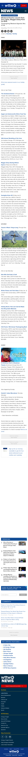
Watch (11, 749)
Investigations (7, 660)
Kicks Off (10, 195)
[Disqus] (14, 477)
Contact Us (3, 723)
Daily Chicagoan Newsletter (7, 742)
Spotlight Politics (8, 664)
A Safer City (6, 645)
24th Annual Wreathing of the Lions (11, 138)
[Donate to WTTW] (14, 751)
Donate (23, 5)
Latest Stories (4, 693)
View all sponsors (14, 78)
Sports (2, 710)
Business (3, 697)
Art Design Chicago (9, 647)
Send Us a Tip (4, 725)
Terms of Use (14, 755)
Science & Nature (5, 708)
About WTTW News (5, 721)
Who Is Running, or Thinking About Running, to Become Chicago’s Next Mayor (10, 544)
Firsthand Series (8, 655)
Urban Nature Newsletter (7, 744)
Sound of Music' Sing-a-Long (9, 227)
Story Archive (4, 719)
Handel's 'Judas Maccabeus (9, 393)
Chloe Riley (4, 28)
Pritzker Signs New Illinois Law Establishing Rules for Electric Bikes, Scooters (10, 569)
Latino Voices (7, 662)
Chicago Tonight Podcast (7, 740)
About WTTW (16, 749)
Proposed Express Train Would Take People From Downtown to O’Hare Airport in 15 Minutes (9, 553)
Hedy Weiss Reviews (9, 657)
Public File (20, 755)
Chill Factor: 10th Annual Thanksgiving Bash (14, 327)
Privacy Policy (8, 755)
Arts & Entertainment (9, 15)
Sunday (15, 34)
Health (2, 704)
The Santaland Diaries (7, 94)
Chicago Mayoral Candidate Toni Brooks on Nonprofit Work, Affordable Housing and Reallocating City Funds (10, 578)
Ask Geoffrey (7, 649)
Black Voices (7, 651)
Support (22, 749)
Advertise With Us (5, 727)
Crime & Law (4, 699)
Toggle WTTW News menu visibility (26, 11)
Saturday (9, 34)
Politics (2, 706)
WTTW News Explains (10, 668)
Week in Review (8, 666)
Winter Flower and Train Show (10, 291)
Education (3, 701)
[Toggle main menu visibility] (2, 5)
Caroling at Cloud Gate (8, 58)
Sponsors (3, 729)
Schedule (6, 749)
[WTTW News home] (7, 10)
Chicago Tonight (8, 653)
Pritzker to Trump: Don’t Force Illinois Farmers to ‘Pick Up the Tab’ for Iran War (9, 561)
